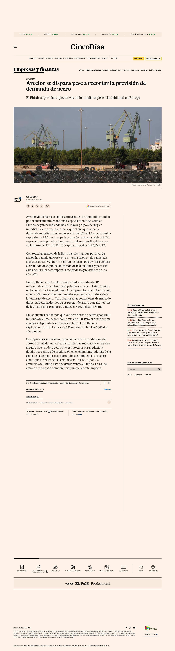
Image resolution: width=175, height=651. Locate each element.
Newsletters (94, 645)
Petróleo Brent (76, 34)
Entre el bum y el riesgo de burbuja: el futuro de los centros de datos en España (143, 312)
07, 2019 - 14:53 (34, 199)
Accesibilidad (76, 645)
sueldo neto (55, 570)
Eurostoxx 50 (106, 34)
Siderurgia (30, 79)
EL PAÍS (113, 57)
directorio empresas (107, 570)
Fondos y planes (80, 58)
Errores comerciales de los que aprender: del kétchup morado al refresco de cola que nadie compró (143, 332)
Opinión (104, 58)
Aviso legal (24, 645)
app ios (141, 570)
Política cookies (33, 645)
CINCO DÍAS (32, 197)
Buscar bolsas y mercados (139, 362)
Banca (81, 70)
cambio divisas (90, 570)
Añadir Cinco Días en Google (99, 206)
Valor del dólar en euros (139, 34)
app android (153, 570)
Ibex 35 (22, 34)
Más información (32, 414)
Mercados (49, 58)
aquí (80, 414)
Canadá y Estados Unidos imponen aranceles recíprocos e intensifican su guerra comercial (141, 322)
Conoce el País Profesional (88, 583)
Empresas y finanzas (36, 58)
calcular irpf (21, 570)
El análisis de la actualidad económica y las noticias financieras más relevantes (59, 383)
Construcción (115, 70)
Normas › (107, 390)
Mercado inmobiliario (131, 70)
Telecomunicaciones (93, 70)
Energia (105, 70)
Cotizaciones (68, 58)
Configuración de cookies (48, 645)
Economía (58, 58)
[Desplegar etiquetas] (109, 402)
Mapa (84, 645)
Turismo (144, 70)
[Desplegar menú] (15, 47)
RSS (87, 645)
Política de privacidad (64, 645)
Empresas (59, 402)
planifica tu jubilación (73, 570)
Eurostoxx (138, 375)
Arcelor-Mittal (31, 402)
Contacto (17, 645)
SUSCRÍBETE (138, 59)
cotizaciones (123, 570)
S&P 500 (47, 34)
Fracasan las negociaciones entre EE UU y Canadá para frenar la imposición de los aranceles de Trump (144, 342)
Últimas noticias (94, 58)
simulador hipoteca (38, 570)
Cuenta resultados (46, 402)
